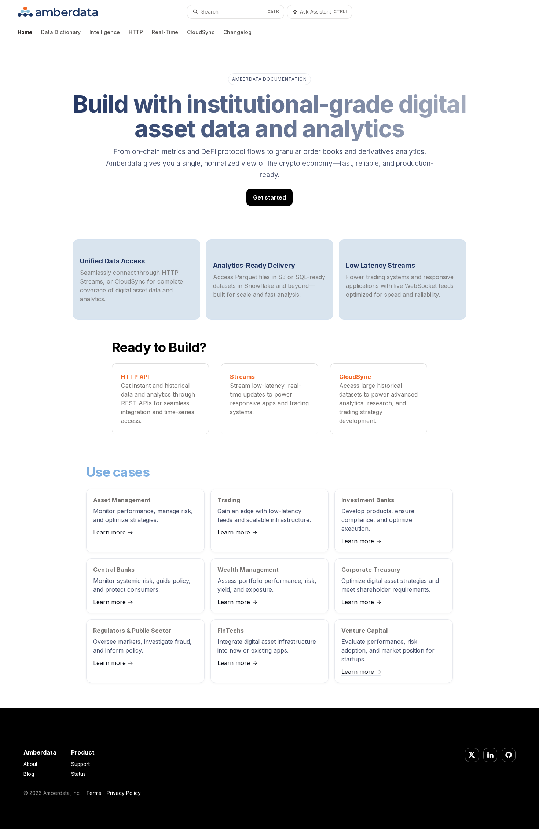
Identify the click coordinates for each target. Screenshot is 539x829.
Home (25, 32)
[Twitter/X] (472, 755)
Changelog (237, 32)
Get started (269, 197)
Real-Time (165, 32)
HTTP (136, 32)
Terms (93, 793)
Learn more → (113, 532)
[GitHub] (509, 755)
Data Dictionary (61, 32)
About (30, 764)
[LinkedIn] (490, 755)
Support (80, 764)
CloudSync (200, 32)
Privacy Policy (124, 793)
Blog (28, 774)
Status (78, 774)
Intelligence (104, 32)
